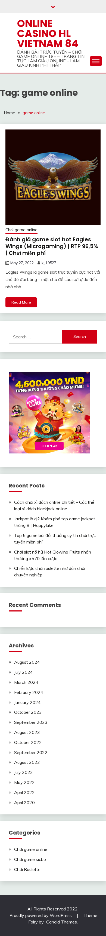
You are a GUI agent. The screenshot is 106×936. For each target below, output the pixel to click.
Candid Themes (61, 922)
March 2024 (26, 682)
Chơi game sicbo (30, 859)
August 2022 (27, 762)
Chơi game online (21, 229)
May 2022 (24, 782)
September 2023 (31, 722)
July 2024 (23, 672)
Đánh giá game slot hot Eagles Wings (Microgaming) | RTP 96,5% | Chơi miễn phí (51, 246)
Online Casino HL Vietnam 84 (47, 33)
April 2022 (24, 792)
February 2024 (28, 692)
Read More (21, 302)
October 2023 (28, 712)
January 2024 (27, 702)
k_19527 (49, 262)
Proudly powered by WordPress (41, 915)
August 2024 (27, 662)
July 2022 (23, 772)
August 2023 (27, 732)
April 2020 (24, 802)
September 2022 (31, 752)
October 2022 (28, 742)
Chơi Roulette (27, 869)
